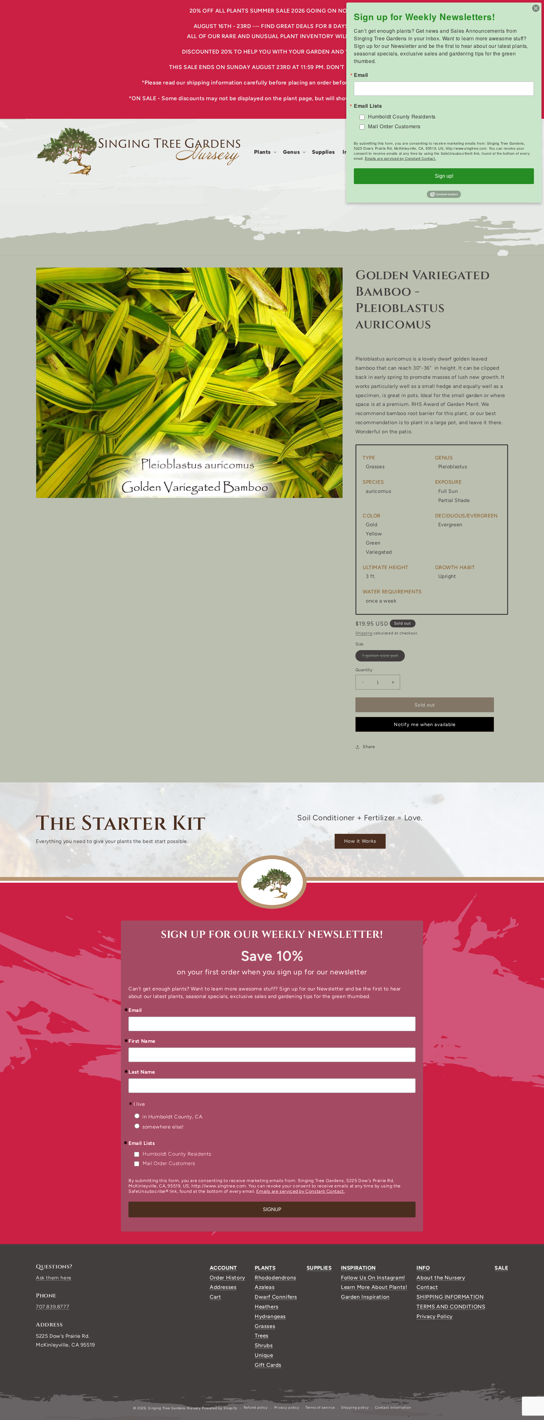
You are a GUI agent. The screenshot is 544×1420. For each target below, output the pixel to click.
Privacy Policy (434, 1316)
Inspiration (358, 1268)
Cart (215, 1297)
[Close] (536, 8)
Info (423, 1268)
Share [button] (369, 746)
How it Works (360, 841)
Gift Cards (268, 1365)
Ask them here (53, 1278)
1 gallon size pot (383, 657)
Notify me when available (425, 724)
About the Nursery (440, 1277)
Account (223, 1268)
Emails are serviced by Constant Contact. (300, 1191)
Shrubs (264, 1345)
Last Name (141, 1072)
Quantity (363, 669)
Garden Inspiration (365, 1297)
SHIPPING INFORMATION (450, 1297)
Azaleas (265, 1287)
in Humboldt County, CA (172, 1117)
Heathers (267, 1306)
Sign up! (444, 176)
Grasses (265, 1326)
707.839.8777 (52, 1307)
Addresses (223, 1287)
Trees (262, 1335)
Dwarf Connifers (276, 1297)
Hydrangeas (270, 1316)
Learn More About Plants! (374, 1287)
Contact (427, 1287)
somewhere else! (163, 1127)
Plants (265, 1268)
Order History (227, 1277)
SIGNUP (272, 1209)
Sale (501, 1268)
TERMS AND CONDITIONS (450, 1306)
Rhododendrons (275, 1277)
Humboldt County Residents (177, 1154)
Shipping (363, 633)
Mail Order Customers (169, 1163)
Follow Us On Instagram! (373, 1277)
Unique (264, 1355)
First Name (142, 1041)
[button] (265, 152)
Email (135, 1010)
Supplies (319, 1268)
